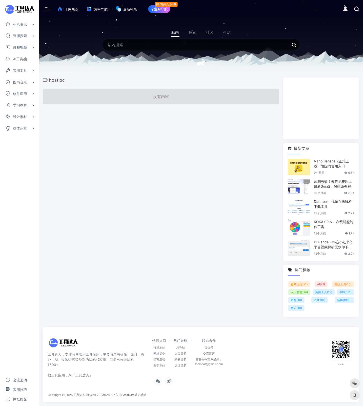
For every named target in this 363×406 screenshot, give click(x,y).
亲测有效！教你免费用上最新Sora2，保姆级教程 (333, 183)
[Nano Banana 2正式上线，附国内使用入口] (299, 167)
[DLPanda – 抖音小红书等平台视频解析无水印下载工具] (299, 248)
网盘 (296, 300)
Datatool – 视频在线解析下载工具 (333, 204)
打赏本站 (159, 347)
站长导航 (180, 359)
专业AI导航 (159, 9)
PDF (319, 300)
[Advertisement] (321, 108)
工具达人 (79, 395)
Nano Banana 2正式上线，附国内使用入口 (331, 163)
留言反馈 (159, 359)
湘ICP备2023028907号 (102, 395)
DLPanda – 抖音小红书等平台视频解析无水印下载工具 (333, 245)
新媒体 (344, 300)
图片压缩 (299, 284)
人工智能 (299, 292)
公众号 (208, 347)
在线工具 (342, 284)
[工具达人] (63, 344)
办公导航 (180, 353)
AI (321, 284)
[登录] (345, 9)
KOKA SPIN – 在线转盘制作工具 (333, 224)
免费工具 (323, 292)
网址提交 (159, 353)
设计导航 (180, 365)
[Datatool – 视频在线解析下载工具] (299, 207)
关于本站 (159, 365)
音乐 (296, 308)
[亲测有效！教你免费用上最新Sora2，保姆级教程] (299, 187)
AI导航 (180, 347)
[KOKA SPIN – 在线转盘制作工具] (299, 227)
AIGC (345, 292)
